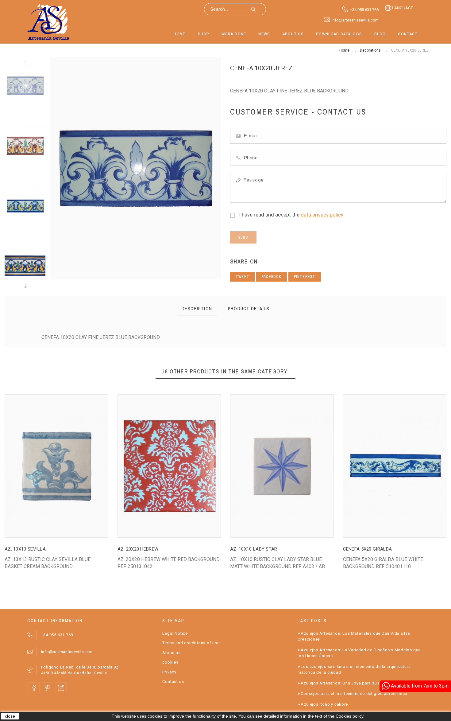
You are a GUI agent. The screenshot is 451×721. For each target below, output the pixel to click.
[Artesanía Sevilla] (48, 21)
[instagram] (61, 687)
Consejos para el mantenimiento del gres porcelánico (354, 693)
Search (258, 9)
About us (171, 652)
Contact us (173, 681)
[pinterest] (47, 687)
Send (243, 237)
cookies (170, 662)
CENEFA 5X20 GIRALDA (367, 549)
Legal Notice (174, 633)
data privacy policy (322, 215)
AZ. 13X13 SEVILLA (25, 549)
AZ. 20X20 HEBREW (138, 549)
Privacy (169, 672)
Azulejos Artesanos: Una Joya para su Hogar (345, 683)
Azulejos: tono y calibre (324, 704)
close (10, 716)
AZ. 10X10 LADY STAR (253, 549)
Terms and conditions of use (190, 643)
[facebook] (34, 687)
